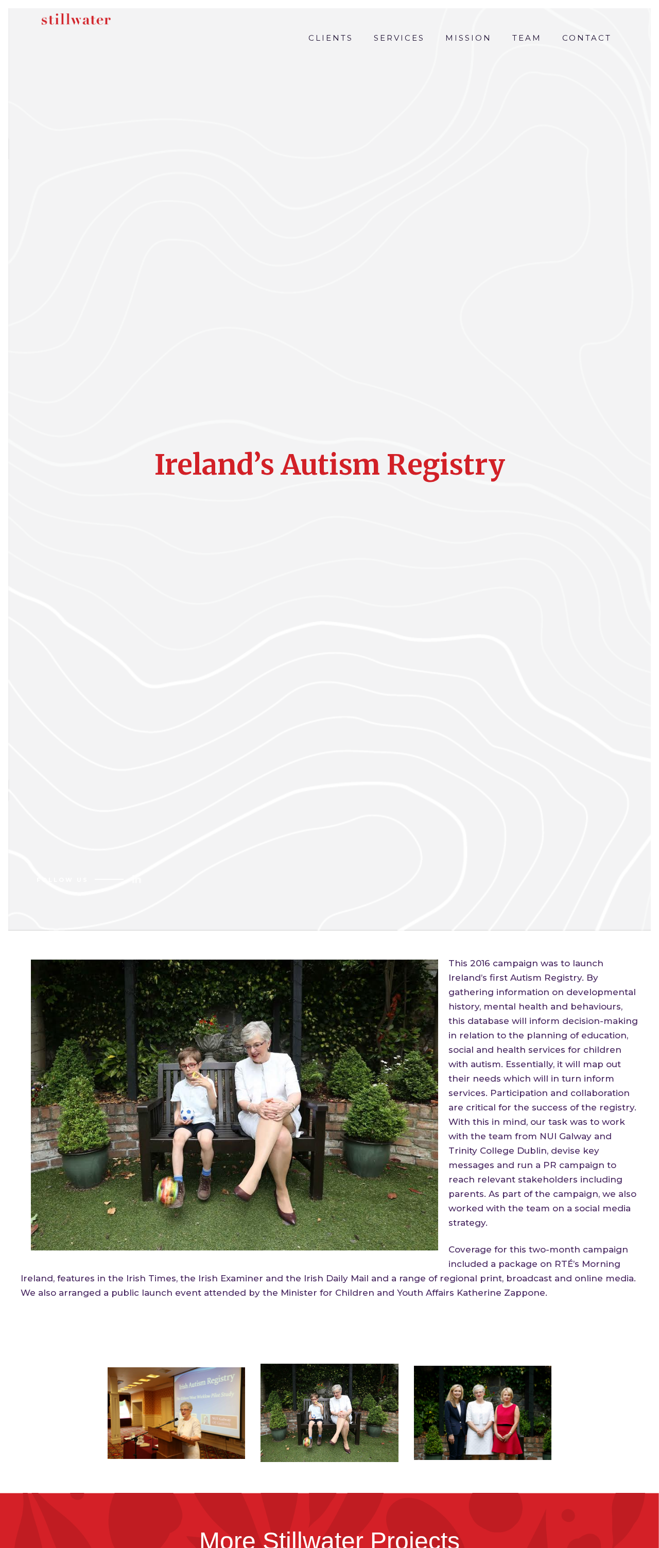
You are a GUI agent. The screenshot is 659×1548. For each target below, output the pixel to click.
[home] (73, 16)
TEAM (527, 38)
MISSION (468, 38)
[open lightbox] (177, 1413)
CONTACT (587, 38)
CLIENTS (330, 38)
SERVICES (399, 38)
